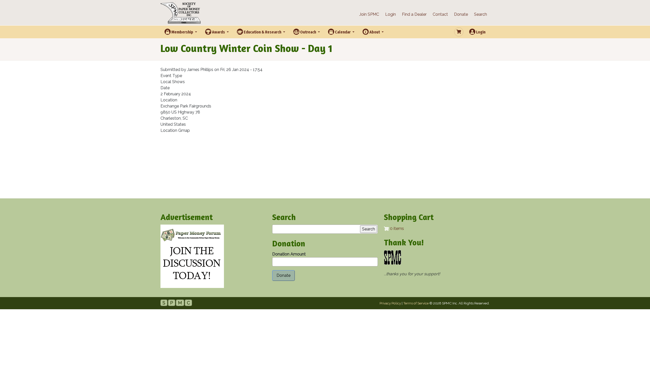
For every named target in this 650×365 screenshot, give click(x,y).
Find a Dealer (414, 14)
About (375, 32)
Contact (440, 14)
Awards (218, 32)
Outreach (308, 32)
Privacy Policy (390, 303)
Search (480, 14)
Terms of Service (416, 303)
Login (390, 14)
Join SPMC (369, 14)
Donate (461, 14)
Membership (182, 32)
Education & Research (262, 32)
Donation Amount (289, 254)
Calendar (342, 32)
